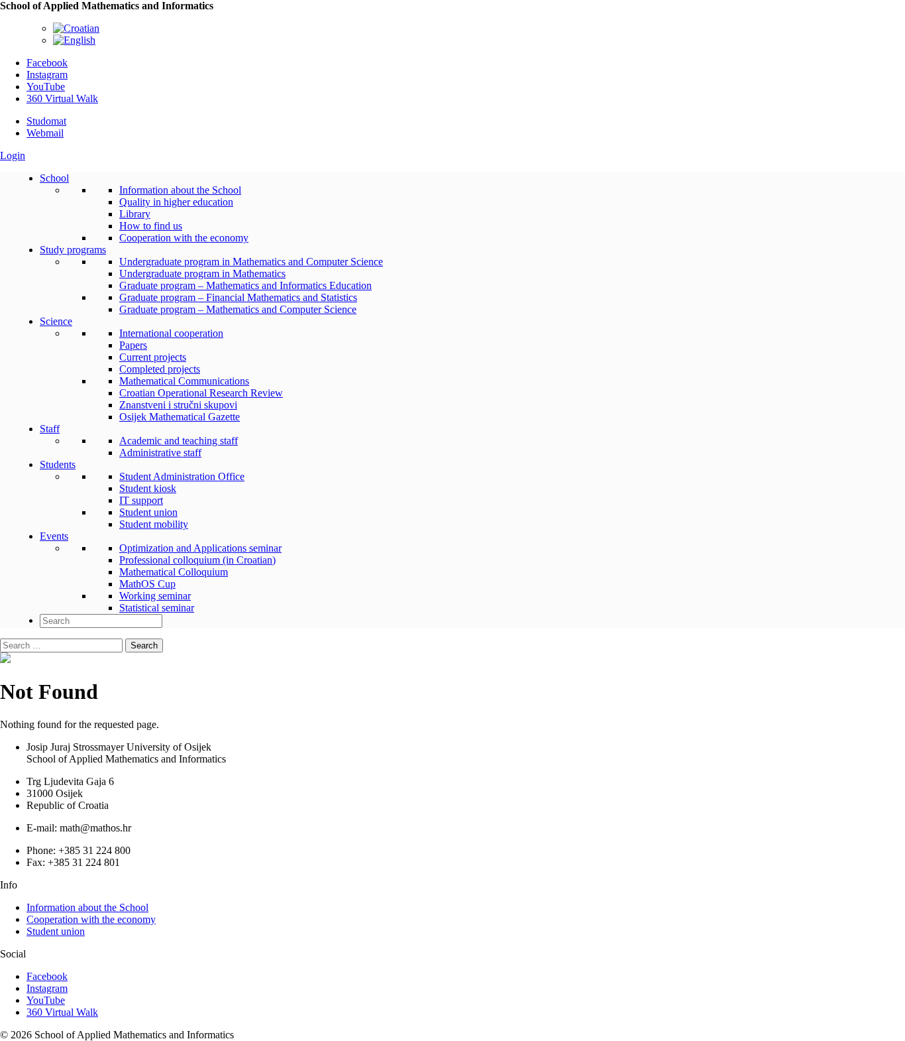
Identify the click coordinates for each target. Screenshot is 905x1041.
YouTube (46, 86)
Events (54, 536)
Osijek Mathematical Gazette (179, 416)
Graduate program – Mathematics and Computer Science (237, 309)
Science (56, 321)
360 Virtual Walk (62, 98)
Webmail (45, 133)
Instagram (47, 74)
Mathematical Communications (184, 381)
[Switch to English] (74, 40)
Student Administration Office (181, 476)
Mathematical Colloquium (173, 572)
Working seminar (155, 595)
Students (58, 464)
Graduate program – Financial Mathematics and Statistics (238, 297)
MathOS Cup (147, 583)
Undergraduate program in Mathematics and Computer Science (251, 261)
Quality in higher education (176, 202)
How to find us (150, 225)
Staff (50, 428)
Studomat (46, 121)
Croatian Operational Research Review (201, 392)
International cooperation (171, 333)
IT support (141, 500)
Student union (148, 512)
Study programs (73, 249)
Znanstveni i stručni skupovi (178, 404)
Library (134, 213)
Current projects (152, 357)
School (54, 178)
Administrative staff (160, 452)
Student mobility (153, 524)
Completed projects (159, 369)
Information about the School (180, 190)
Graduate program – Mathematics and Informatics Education (245, 285)
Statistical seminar (156, 607)
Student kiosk (147, 488)
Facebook (47, 62)
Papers (133, 345)
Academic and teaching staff (178, 440)
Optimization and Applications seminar (200, 548)
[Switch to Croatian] (76, 28)
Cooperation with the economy (183, 237)
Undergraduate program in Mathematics (202, 273)
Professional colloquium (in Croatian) (197, 560)
